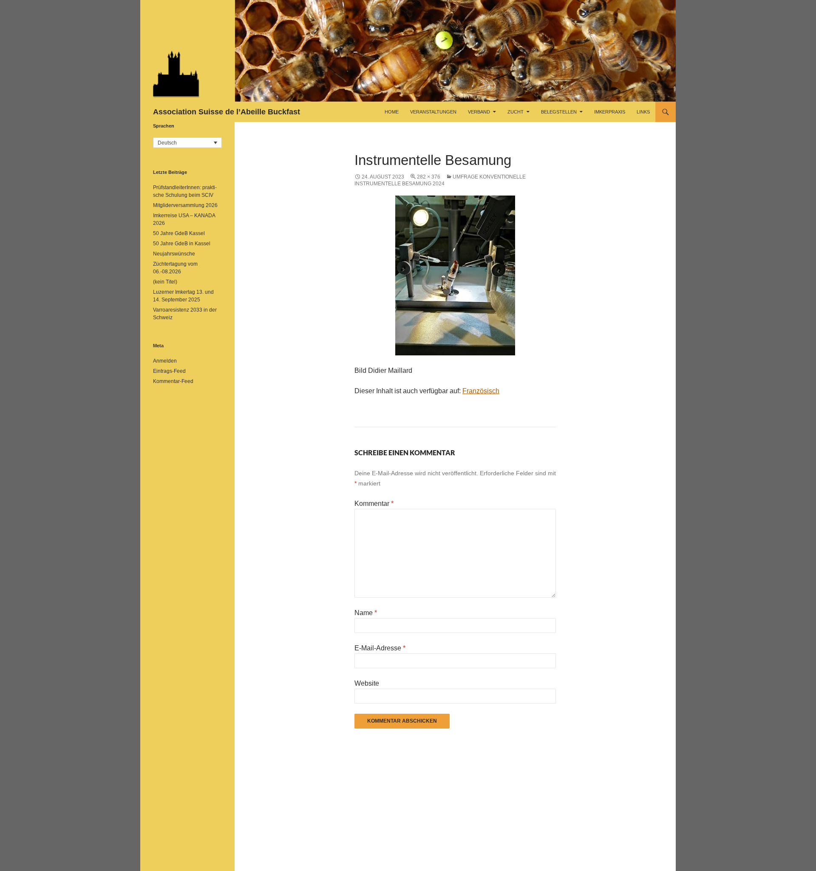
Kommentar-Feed (173, 381)
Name (365, 612)
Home (392, 111)
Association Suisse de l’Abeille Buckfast (226, 112)
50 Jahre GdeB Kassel (179, 233)
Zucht (515, 111)
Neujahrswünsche (174, 254)
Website (366, 683)
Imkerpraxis (609, 111)
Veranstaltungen (433, 111)
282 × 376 (428, 177)
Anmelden (165, 361)
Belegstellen (559, 111)
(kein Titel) (165, 282)
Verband (479, 111)
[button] (187, 142)
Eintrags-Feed (169, 371)
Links (643, 111)
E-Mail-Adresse (379, 648)
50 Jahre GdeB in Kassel (181, 244)
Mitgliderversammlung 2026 (185, 205)
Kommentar (374, 503)
